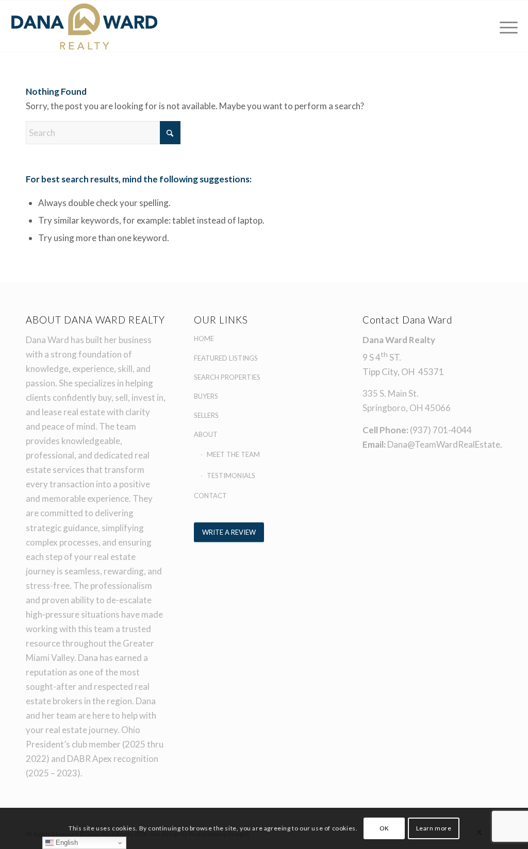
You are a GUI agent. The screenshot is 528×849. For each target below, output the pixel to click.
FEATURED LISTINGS (226, 358)
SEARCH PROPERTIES (227, 377)
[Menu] (505, 26)
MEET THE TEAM (233, 454)
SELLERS (206, 415)
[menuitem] (505, 26)
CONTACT (210, 495)
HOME (204, 338)
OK (384, 828)
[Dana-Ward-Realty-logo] (84, 26)
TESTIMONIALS (231, 475)
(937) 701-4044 (441, 429)
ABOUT (206, 434)
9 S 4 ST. (381, 357)
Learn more (434, 828)
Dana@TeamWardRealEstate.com (453, 444)
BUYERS (206, 396)
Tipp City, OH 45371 (403, 371)
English (66, 842)
